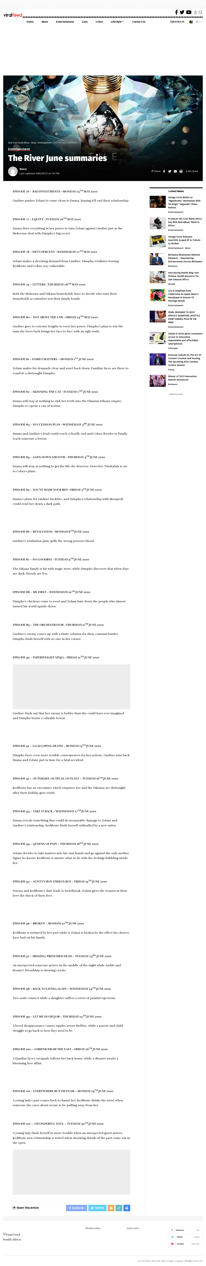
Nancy (23, 169)
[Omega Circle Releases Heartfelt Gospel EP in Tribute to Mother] (158, 241)
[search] (200, 12)
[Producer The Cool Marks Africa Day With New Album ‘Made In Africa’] (158, 223)
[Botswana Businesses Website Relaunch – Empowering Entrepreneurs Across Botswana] (158, 259)
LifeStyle (173, 348)
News (188, 248)
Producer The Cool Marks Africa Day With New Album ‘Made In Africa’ (185, 222)
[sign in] (195, 12)
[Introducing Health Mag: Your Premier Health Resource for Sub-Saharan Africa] (158, 277)
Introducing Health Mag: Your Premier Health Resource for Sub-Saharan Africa (183, 276)
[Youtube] (185, 1244)
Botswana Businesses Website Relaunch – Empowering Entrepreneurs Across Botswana (185, 258)
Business (173, 266)
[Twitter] (182, 12)
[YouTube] (188, 12)
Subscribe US (177, 21)
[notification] (191, 21)
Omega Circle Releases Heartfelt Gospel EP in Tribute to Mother (184, 240)
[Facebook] (176, 12)
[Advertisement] (103, 49)
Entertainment (19, 149)
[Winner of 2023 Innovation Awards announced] (158, 381)
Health (171, 284)
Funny (171, 369)
